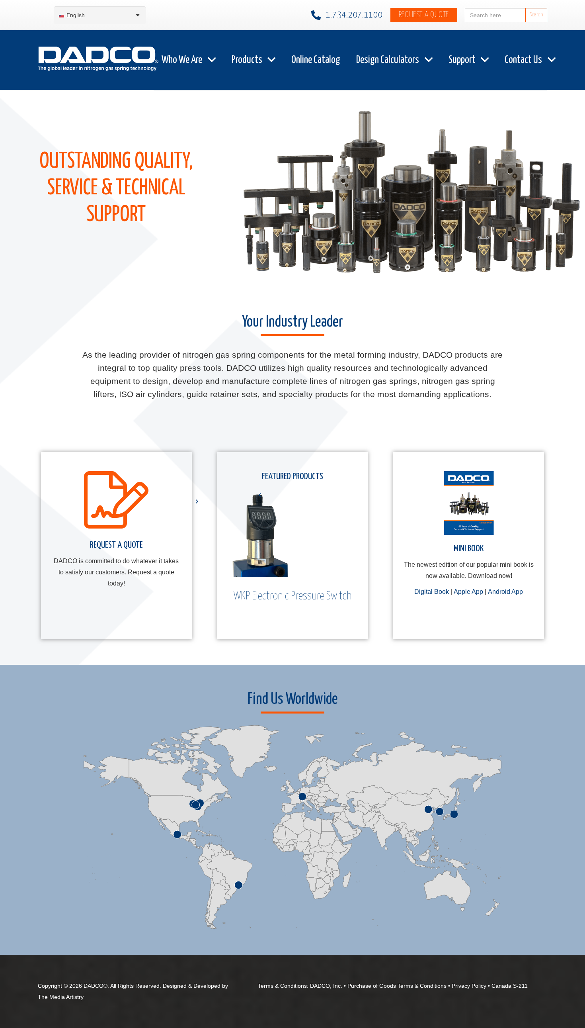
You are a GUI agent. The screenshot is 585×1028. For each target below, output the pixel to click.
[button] (212, 60)
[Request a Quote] (116, 503)
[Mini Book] (469, 503)
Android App (505, 591)
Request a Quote (116, 545)
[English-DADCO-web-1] (98, 60)
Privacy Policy (469, 986)
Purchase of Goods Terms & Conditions (397, 986)
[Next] (196, 501)
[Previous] (260, 495)
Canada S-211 (509, 986)
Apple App (468, 591)
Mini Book (469, 548)
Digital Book (431, 591)
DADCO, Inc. (326, 986)
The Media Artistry (61, 997)
